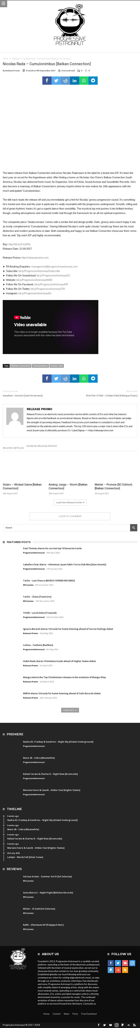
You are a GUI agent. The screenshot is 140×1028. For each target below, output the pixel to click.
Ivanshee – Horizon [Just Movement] (23, 393)
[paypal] (111, 970)
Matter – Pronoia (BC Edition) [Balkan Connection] (113, 486)
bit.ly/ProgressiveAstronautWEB (34, 279)
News (66, 1013)
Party (75, 1013)
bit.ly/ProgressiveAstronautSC (53, 275)
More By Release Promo (41, 446)
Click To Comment (70, 516)
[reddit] (65, 80)
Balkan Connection (20, 365)
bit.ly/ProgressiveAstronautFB (51, 284)
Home (5, 58)
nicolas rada (57, 365)
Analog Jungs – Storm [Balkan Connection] (68, 486)
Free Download (89, 1013)
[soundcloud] (118, 970)
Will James (28, 585)
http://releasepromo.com (35, 257)
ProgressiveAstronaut (34, 552)
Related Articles (13, 447)
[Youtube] (125, 963)
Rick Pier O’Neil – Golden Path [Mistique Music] (111, 393)
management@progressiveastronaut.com (54, 266)
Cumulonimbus (40, 365)
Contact (57, 1013)
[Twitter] (118, 963)
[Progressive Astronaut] (70, 3)
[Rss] (125, 970)
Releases (16, 58)
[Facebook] (111, 963)
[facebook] (47, 80)
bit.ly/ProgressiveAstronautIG (35, 293)
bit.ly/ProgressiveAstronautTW (48, 288)
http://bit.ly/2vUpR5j (19, 244)
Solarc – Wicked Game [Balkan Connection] (22, 486)
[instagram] (132, 963)
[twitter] (56, 80)
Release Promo (12, 70)
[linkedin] (74, 80)
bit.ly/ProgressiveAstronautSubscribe (39, 271)
